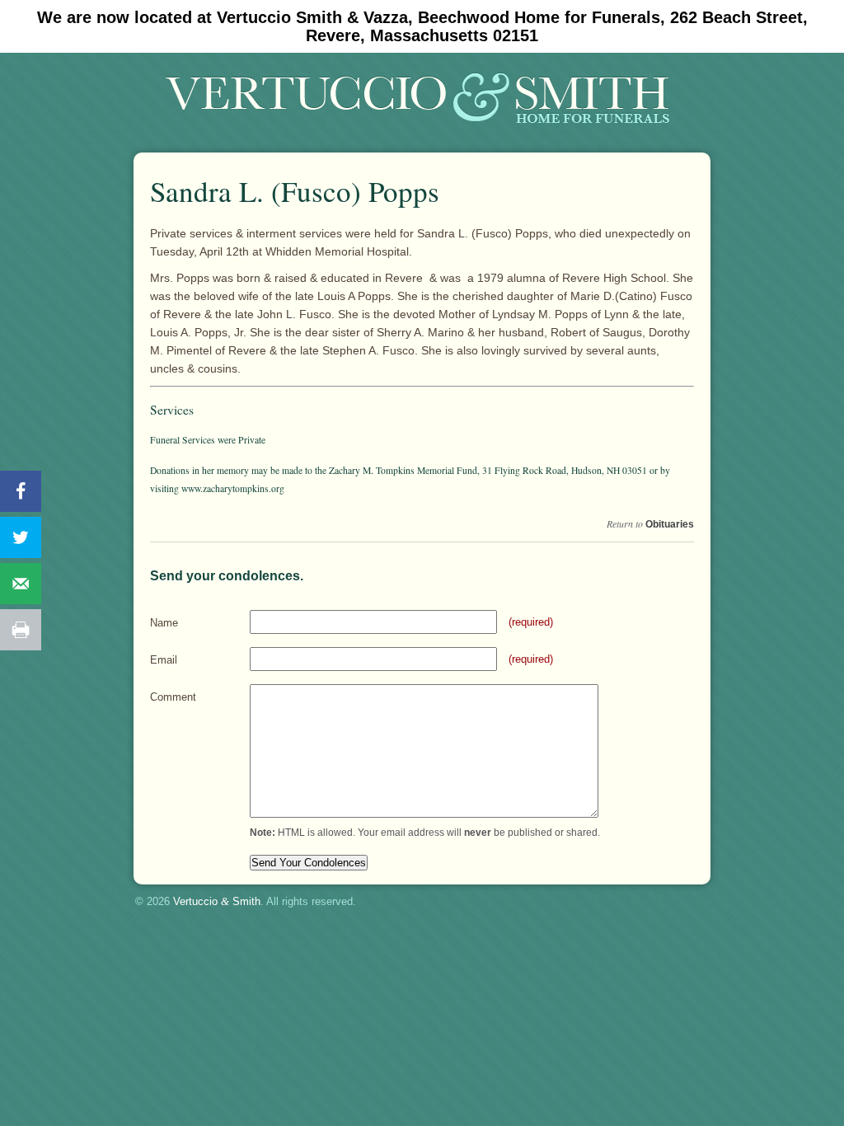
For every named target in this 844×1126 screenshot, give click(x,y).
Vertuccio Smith (216, 901)
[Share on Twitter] (20, 537)
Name (164, 623)
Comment (173, 697)
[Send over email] (20, 583)
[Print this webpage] (20, 629)
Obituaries (669, 524)
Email (163, 660)
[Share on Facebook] (20, 491)
